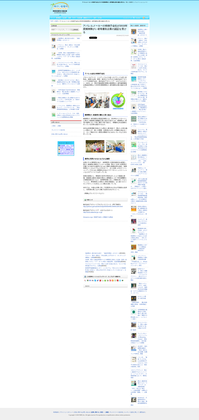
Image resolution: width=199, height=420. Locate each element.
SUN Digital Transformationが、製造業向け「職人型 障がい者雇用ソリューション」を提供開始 (68, 91)
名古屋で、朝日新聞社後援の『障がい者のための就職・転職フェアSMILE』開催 (139, 350)
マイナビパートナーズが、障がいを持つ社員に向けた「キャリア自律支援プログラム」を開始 (68, 64)
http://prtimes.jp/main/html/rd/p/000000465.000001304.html (103, 206)
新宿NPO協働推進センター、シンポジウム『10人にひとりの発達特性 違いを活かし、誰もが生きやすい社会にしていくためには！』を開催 (105, 270)
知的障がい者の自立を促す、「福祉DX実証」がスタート (102, 253)
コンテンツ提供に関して (131, 412)
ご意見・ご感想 (56, 126)
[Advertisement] (109, 9)
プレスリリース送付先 (58, 130)
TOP (51, 21)
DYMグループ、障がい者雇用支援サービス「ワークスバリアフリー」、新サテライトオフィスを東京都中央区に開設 (139, 274)
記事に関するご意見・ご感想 (100, 412)
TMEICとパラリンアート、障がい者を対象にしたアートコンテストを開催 (139, 171)
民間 (56, 21)
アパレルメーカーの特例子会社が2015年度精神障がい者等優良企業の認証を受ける (105, 29)
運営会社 (142, 412)
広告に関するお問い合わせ (59, 134)
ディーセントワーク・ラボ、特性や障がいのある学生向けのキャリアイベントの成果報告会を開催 (68, 115)
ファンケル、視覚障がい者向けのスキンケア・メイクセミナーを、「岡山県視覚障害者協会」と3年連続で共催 (68, 107)
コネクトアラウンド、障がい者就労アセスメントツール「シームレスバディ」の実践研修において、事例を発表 (139, 373)
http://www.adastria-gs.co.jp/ (92, 212)
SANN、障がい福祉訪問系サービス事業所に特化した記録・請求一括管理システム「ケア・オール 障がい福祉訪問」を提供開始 (139, 55)
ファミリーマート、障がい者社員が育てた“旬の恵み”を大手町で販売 (139, 326)
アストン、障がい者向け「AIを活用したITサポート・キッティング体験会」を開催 (68, 46)
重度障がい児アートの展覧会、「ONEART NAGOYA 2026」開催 (139, 248)
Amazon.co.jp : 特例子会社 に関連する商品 (98, 217)
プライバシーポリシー (66, 412)
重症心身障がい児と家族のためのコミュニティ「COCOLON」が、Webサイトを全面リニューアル (68, 99)
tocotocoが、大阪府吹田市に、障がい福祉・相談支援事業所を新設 (139, 401)
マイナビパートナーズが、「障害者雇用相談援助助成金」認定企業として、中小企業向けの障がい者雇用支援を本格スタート (139, 197)
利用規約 (56, 412)
